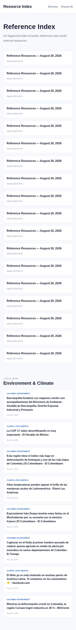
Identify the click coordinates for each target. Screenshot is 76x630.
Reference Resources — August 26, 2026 (34, 55)
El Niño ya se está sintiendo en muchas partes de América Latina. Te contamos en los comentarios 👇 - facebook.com (37, 579)
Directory (53, 6)
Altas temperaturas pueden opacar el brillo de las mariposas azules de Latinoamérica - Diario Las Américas (37, 488)
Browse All (67, 6)
